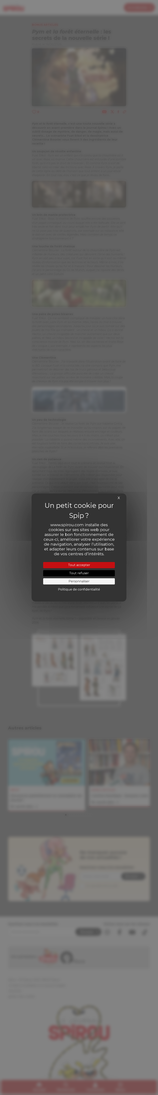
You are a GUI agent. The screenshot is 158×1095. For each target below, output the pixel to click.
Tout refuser (79, 573)
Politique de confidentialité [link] (79, 589)
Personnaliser (79, 581)
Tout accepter (79, 565)
